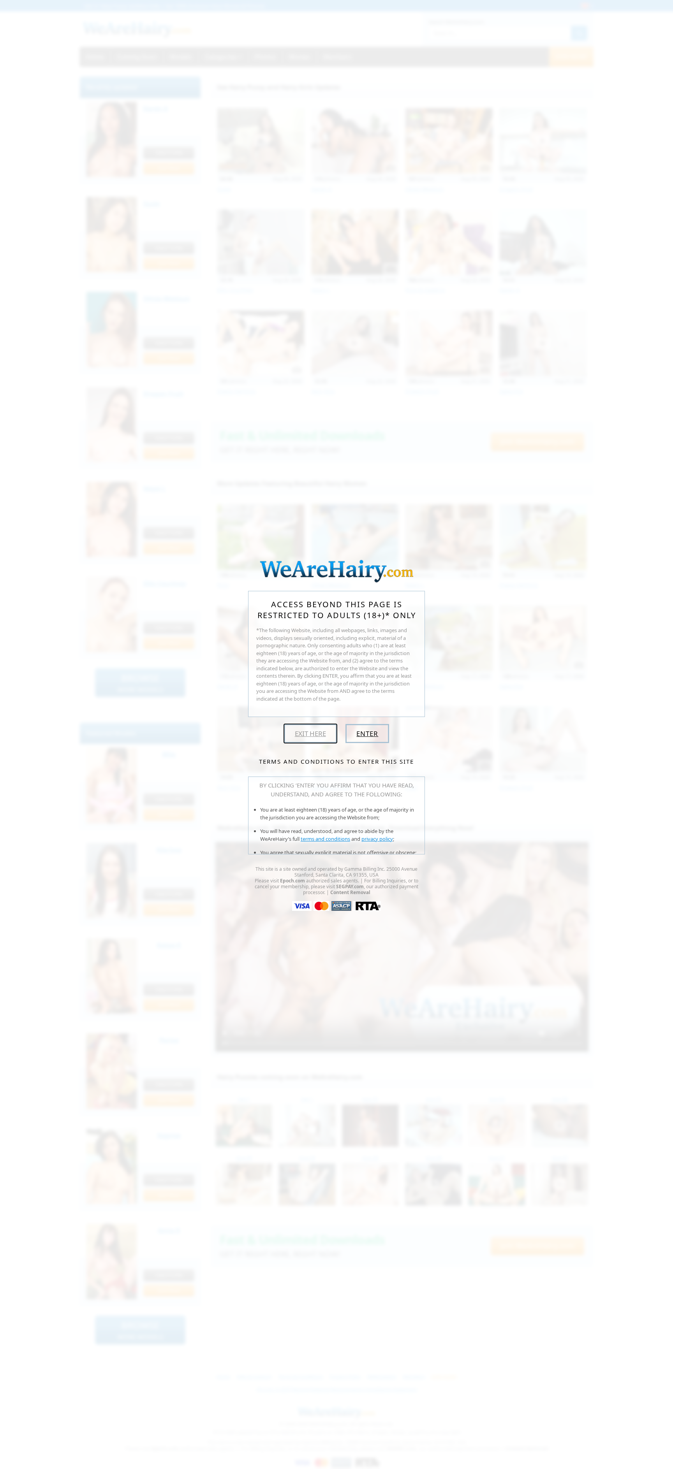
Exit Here (310, 733)
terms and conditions (325, 838)
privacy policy (377, 838)
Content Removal (350, 892)
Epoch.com (292, 881)
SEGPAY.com (350, 886)
